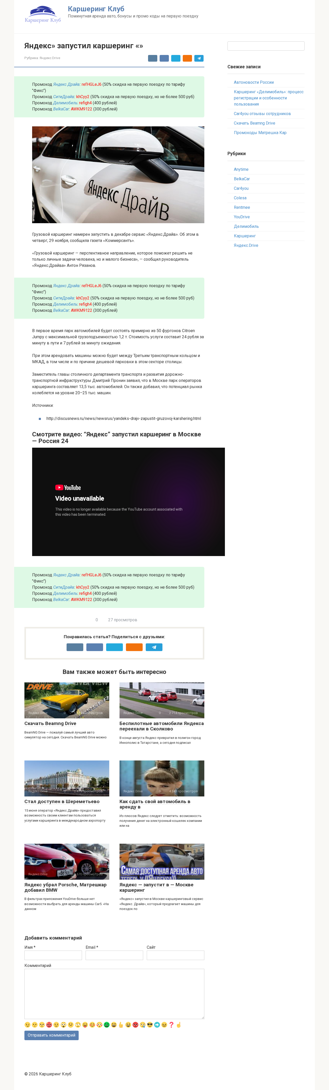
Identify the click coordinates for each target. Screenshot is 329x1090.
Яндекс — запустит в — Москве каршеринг (157, 887)
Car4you (241, 188)
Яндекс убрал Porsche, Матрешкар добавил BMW (65, 887)
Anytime (241, 169)
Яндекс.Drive (50, 58)
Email (92, 947)
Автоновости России (254, 82)
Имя (29, 947)
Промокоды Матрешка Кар (260, 132)
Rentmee (242, 207)
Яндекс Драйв (66, 84)
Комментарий (37, 965)
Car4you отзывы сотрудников (262, 113)
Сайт (151, 947)
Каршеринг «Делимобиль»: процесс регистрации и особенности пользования (269, 98)
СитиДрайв (63, 96)
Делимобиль (246, 226)
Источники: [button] (42, 405)
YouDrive (242, 216)
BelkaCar (61, 109)
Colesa (240, 197)
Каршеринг (245, 235)
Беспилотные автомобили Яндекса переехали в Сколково (162, 726)
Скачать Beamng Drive (50, 723)
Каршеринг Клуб (96, 9)
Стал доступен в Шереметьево (61, 801)
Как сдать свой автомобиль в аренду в (155, 804)
